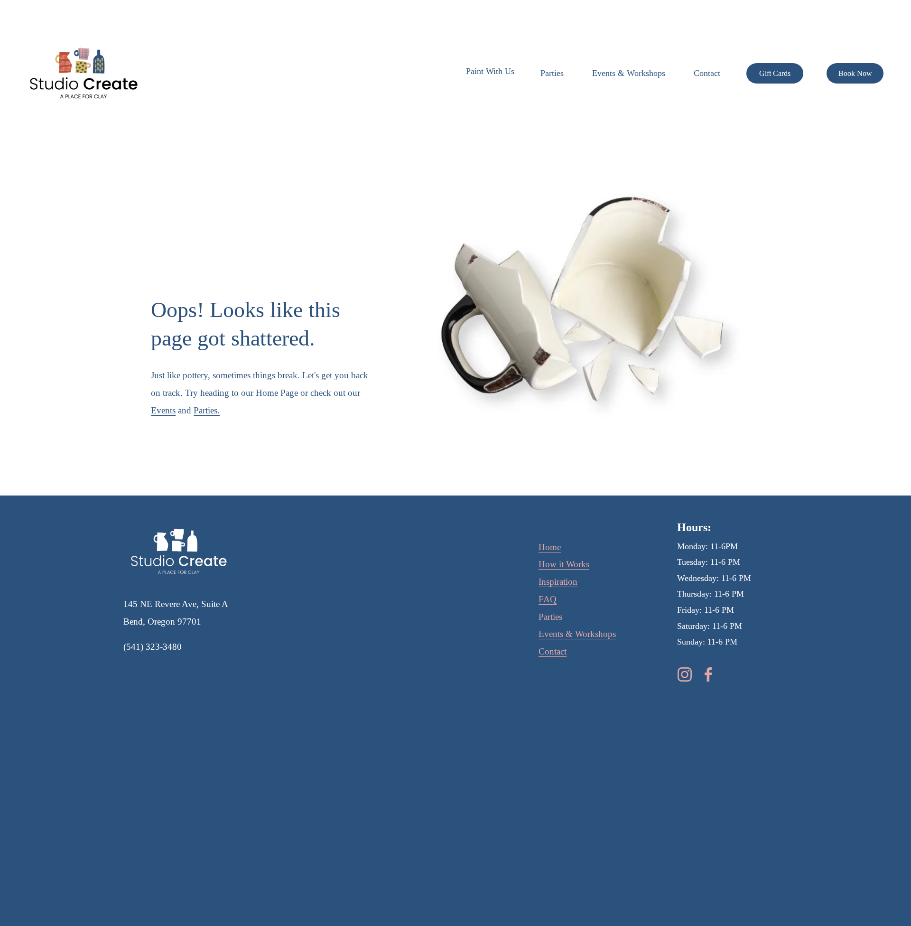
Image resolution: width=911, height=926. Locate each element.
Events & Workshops (628, 73)
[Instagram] (684, 674)
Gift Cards (774, 73)
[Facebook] (708, 674)
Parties (552, 73)
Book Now (855, 73)
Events (163, 410)
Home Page (277, 393)
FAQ (548, 599)
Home (550, 547)
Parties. (207, 410)
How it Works (564, 564)
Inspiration (558, 582)
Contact (707, 73)
